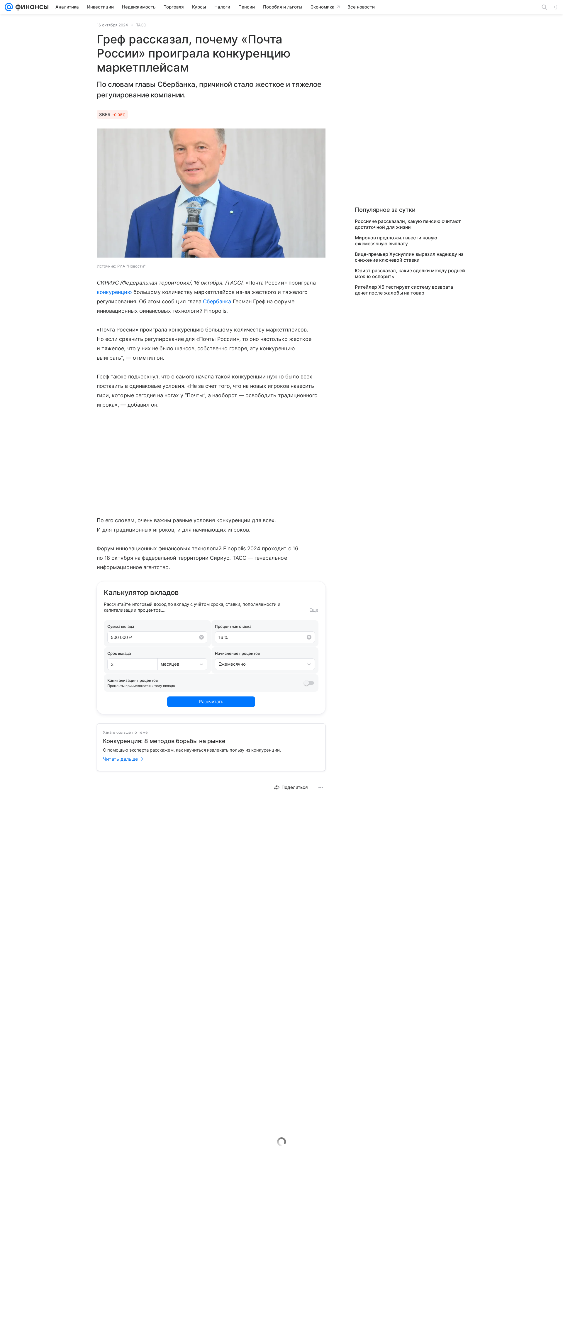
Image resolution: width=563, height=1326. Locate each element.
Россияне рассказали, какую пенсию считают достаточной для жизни (408, 224)
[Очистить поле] (201, 637)
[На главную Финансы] (30, 7)
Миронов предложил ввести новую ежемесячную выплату (396, 240)
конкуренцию (114, 292)
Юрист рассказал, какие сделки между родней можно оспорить (410, 273)
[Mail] (9, 7)
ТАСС (141, 25)
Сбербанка (217, 301)
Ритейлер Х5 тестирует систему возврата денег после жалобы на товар (404, 290)
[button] (211, 193)
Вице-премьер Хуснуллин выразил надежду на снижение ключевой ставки (409, 257)
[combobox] (176, 664)
